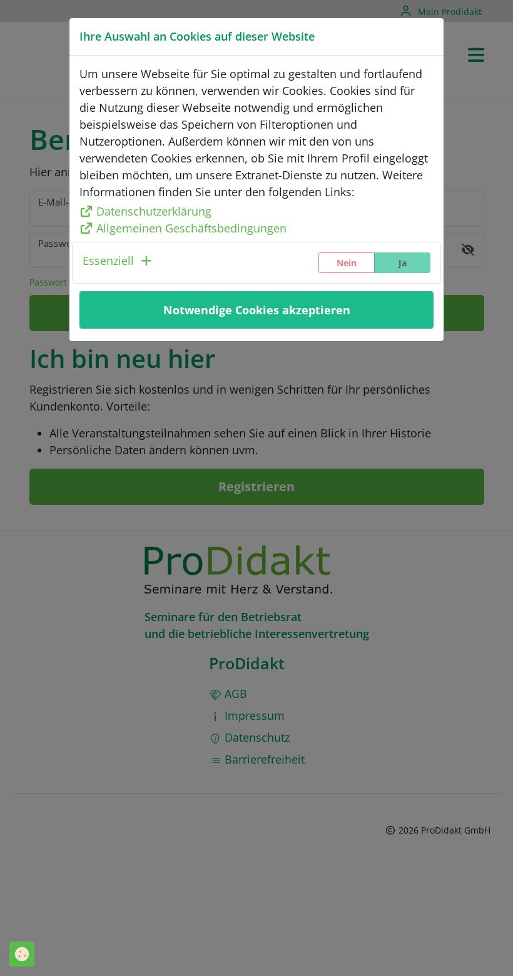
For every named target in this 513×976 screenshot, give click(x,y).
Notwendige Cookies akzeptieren (256, 309)
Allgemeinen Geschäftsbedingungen (191, 228)
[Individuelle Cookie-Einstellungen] (21, 954)
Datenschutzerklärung (153, 211)
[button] (118, 262)
